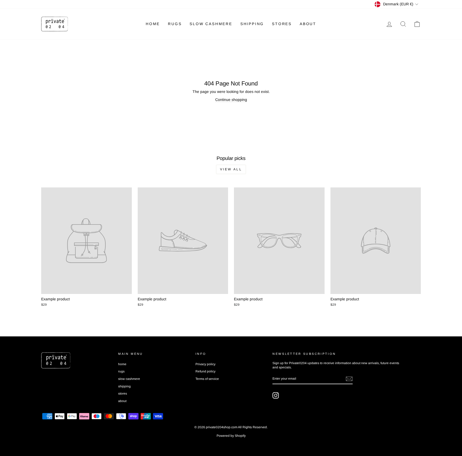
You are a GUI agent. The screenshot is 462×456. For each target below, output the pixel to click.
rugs (175, 24)
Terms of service (207, 379)
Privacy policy (205, 364)
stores (282, 24)
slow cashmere (211, 24)
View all (231, 169)
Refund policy (205, 371)
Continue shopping (231, 99)
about (308, 24)
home (153, 24)
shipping (252, 24)
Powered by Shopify (231, 436)
